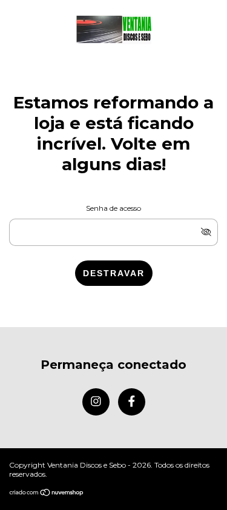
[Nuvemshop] (47, 493)
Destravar (114, 273)
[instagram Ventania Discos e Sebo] (96, 402)
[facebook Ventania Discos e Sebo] (131, 402)
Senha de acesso (113, 208)
